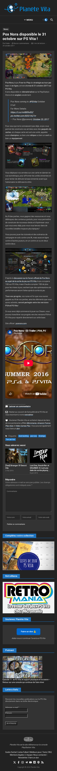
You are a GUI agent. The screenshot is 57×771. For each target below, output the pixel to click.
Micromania (31, 423)
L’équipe (28, 755)
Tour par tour (10, 439)
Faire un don (34, 758)
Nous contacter (40, 755)
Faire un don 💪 (28, 631)
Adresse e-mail (12, 707)
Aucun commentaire (21, 43)
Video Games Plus (22, 426)
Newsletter (22, 758)
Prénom (8, 713)
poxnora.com (21, 323)
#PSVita (33, 101)
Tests (44, 752)
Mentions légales (17, 755)
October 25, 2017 (41, 119)
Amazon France (43, 423)
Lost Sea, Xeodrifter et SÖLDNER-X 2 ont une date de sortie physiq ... (40, 467)
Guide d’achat (11, 752)
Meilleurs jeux (35, 752)
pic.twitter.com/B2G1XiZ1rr (23, 116)
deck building (23, 436)
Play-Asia (9, 426)
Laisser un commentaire (19, 406)
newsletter (28, 415)
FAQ (50, 752)
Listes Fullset (23, 752)
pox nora (33, 436)
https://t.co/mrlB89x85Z (21, 112)
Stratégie (42, 436)
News (6, 29)
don (18, 429)
